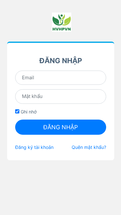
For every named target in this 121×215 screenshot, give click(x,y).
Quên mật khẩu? (89, 147)
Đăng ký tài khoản (34, 147)
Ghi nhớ (27, 111)
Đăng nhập (60, 127)
